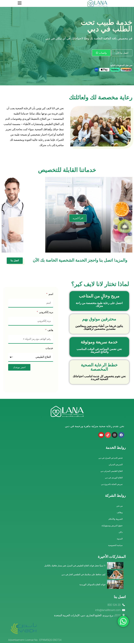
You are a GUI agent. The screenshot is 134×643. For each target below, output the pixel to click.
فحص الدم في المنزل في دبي (110, 458)
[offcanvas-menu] (19, 3)
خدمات (49, 348)
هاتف (50, 330)
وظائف (120, 512)
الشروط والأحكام (116, 519)
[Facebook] (121, 435)
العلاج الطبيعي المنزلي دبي (111, 471)
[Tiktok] (108, 435)
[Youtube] (101, 435)
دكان (121, 532)
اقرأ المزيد (78, 218)
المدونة (120, 539)
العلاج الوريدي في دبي (114, 478)
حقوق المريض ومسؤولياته (112, 525)
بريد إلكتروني (45, 312)
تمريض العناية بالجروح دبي (112, 484)
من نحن (119, 506)
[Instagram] (114, 435)
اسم (50, 294)
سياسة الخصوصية (115, 545)
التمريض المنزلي (116, 464)
